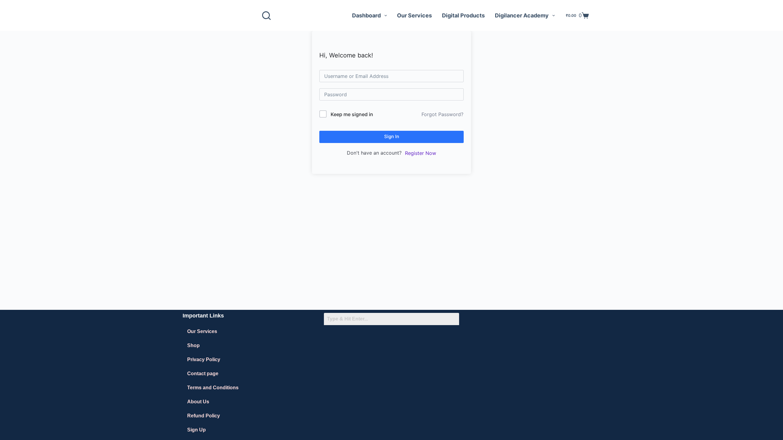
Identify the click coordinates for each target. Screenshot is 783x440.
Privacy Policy (203, 359)
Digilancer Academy (522, 15)
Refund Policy (203, 415)
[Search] (266, 15)
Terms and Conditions (213, 387)
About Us (198, 401)
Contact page (202, 373)
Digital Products (463, 15)
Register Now (420, 153)
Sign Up (196, 429)
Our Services (414, 15)
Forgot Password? (442, 114)
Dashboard (366, 15)
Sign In (391, 136)
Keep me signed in (352, 114)
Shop (193, 345)
